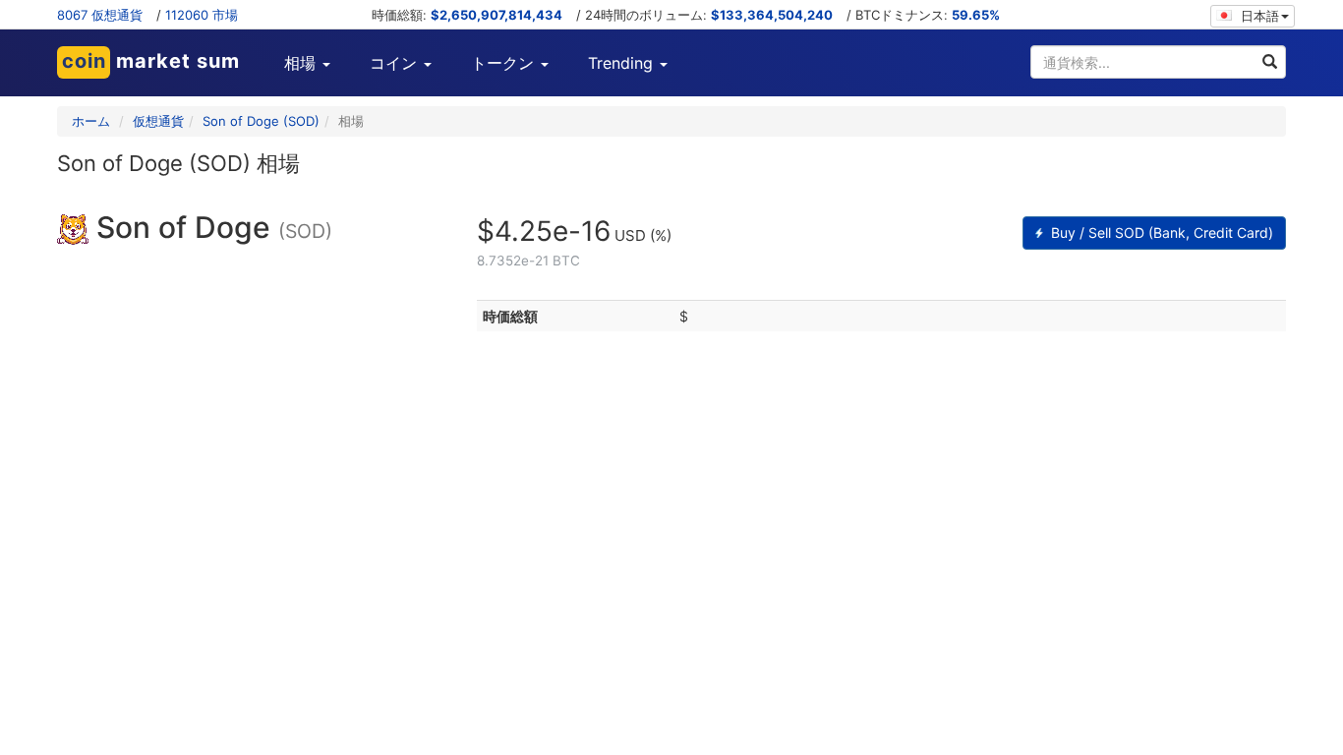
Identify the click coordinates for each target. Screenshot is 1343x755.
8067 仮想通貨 (100, 15)
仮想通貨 (158, 121)
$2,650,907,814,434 (496, 15)
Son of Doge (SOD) (261, 121)
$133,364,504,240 (772, 15)
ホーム (91, 121)
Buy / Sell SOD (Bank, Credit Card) (1160, 232)
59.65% (976, 15)
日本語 (1258, 16)
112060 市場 (201, 15)
